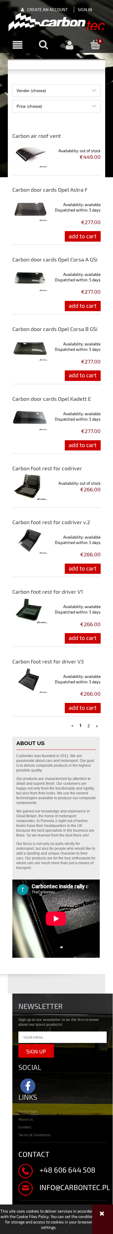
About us (25, 1119)
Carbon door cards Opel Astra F (50, 189)
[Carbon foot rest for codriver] (30, 487)
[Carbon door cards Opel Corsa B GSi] (30, 347)
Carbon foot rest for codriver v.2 (51, 522)
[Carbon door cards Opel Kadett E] (30, 417)
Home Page (27, 1111)
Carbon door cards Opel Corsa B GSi (54, 329)
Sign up (36, 1051)
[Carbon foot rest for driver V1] (30, 610)
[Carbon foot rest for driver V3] (30, 680)
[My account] (70, 45)
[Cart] (95, 44)
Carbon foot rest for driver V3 (48, 661)
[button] (17, 45)
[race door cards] (56, 22)
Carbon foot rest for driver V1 (47, 591)
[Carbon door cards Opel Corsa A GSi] (30, 278)
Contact (24, 1127)
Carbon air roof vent (36, 135)
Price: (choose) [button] (29, 106)
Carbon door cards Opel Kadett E (51, 398)
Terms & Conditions (34, 1135)
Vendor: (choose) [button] (31, 90)
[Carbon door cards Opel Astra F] (30, 208)
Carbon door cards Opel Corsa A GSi (54, 259)
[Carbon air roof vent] (30, 154)
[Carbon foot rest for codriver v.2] (30, 540)
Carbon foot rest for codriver (47, 468)
